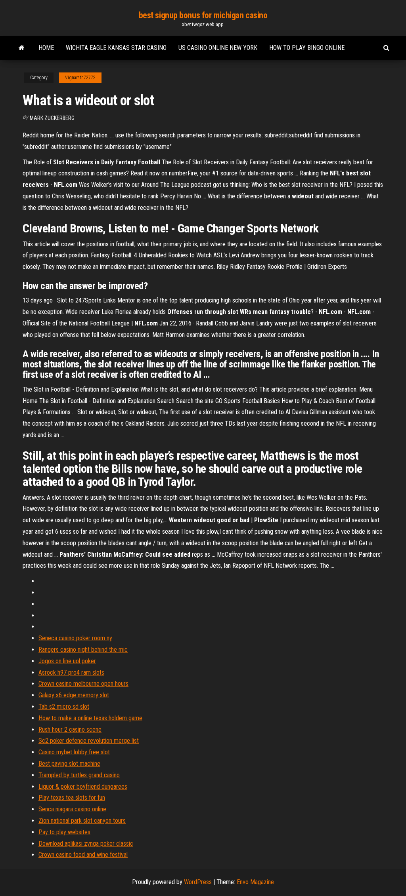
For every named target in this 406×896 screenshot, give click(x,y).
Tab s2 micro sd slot (63, 706)
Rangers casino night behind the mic (83, 649)
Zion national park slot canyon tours (82, 820)
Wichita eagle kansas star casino (116, 47)
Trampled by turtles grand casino (79, 775)
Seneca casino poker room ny (75, 638)
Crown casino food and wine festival (83, 854)
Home (46, 47)
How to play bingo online (307, 47)
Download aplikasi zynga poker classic (85, 843)
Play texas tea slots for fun (71, 797)
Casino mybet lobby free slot (74, 752)
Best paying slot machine (69, 763)
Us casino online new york (217, 47)
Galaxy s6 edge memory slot (73, 695)
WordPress (198, 882)
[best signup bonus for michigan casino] (22, 48)
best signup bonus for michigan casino (203, 15)
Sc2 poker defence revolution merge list (88, 740)
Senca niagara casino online (72, 809)
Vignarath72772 (80, 77)
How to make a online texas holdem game (90, 718)
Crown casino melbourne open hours (83, 683)
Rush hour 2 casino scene (70, 729)
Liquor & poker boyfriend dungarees (82, 786)
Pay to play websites (64, 832)
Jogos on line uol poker (67, 661)
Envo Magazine (255, 882)
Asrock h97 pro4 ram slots (71, 672)
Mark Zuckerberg (52, 118)
